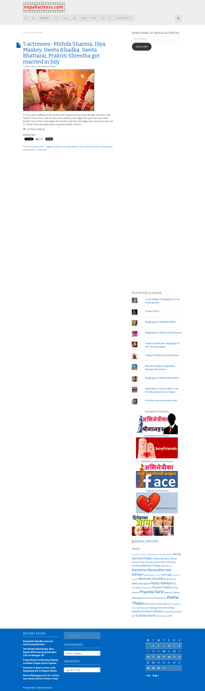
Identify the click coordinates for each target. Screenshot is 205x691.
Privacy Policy (152, 311)
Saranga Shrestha (158, 607)
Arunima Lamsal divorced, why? (161, 400)
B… (33, 18)
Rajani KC (168, 592)
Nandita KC (171, 579)
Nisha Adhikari (162, 583)
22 (153, 662)
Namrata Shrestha (152, 579)
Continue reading (35, 129)
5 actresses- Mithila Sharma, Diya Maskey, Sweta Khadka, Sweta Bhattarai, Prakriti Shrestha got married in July (64, 53)
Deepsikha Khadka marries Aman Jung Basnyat (38, 643)
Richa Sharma (163, 603)
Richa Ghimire (150, 603)
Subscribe (142, 46)
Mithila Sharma (78, 146)
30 (158, 668)
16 (158, 656)
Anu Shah (135, 554)
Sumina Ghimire (152, 611)
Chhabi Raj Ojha (160, 558)
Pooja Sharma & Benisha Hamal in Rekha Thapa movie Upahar (40, 661)
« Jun (148, 675)
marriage (67, 146)
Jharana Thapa (151, 565)
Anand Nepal (50, 66)
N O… (84, 18)
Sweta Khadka (29, 150)
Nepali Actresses (44, 688)
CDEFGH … (45, 18)
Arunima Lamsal (145, 554)
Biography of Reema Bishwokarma (163, 332)
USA (169, 615)
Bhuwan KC (168, 554)
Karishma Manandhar (148, 569)
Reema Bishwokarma (155, 598)
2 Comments (42, 150)
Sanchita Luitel (142, 608)
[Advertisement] (157, 171)
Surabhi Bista (168, 611)
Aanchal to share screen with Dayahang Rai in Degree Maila (40, 669)
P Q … (94, 18)
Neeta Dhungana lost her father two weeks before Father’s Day (41, 677)
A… (26, 18)
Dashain (173, 558)
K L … (66, 18)
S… (110, 18)
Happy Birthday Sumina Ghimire (162, 355)
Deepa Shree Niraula (142, 562)
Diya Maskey (57, 146)
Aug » (156, 675)
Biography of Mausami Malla (160, 321)
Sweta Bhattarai (106, 146)
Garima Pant (159, 562)
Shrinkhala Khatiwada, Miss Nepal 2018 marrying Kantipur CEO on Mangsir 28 (40, 652)
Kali (170, 566)
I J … (57, 18)
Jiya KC (164, 565)
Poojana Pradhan (162, 587)
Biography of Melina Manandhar (162, 377)
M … (75, 18)
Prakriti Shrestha (92, 146)
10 (163, 651)
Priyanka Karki (151, 591)
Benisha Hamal (158, 554)
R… (103, 18)
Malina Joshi (155, 575)
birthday (145, 558)
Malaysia (147, 575)
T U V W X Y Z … (124, 18)
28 (148, 668)
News (41, 146)
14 (148, 656)
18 (169, 656)
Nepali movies (146, 541)
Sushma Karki (145, 615)
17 (163, 656)
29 (153, 668)
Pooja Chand (146, 587)
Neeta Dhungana (141, 583)
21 (148, 662)
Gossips (34, 146)
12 (174, 651)
